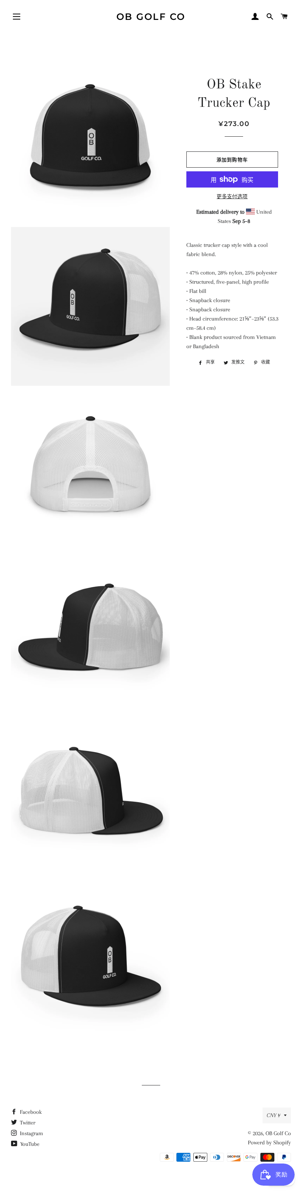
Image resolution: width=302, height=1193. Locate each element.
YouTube (29, 1144)
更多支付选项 (232, 196)
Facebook (30, 1112)
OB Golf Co (151, 16)
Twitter (26, 1122)
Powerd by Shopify (269, 1142)
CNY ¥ (273, 1115)
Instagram (30, 1133)
